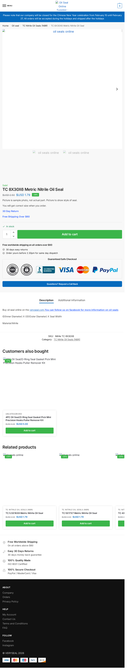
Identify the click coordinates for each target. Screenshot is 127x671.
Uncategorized (14, 414)
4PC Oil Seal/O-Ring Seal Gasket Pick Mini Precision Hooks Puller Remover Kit (28, 418)
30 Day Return (10, 211)
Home (5, 25)
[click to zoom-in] (62, 89)
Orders (6, 597)
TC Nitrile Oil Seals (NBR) (35, 25)
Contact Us (8, 619)
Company (8, 592)
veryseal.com (37, 309)
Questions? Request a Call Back (62, 284)
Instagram (8, 645)
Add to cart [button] (29, 430)
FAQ (4, 627)
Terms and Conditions (15, 623)
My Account (9, 614)
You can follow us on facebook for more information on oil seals (81, 309)
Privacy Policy (10, 601)
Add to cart (70, 234)
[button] (119, 5)
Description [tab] (46, 300)
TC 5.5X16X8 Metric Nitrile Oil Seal (24, 513)
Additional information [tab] (71, 300)
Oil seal (15, 25)
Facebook (8, 640)
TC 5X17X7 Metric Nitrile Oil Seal (79, 513)
